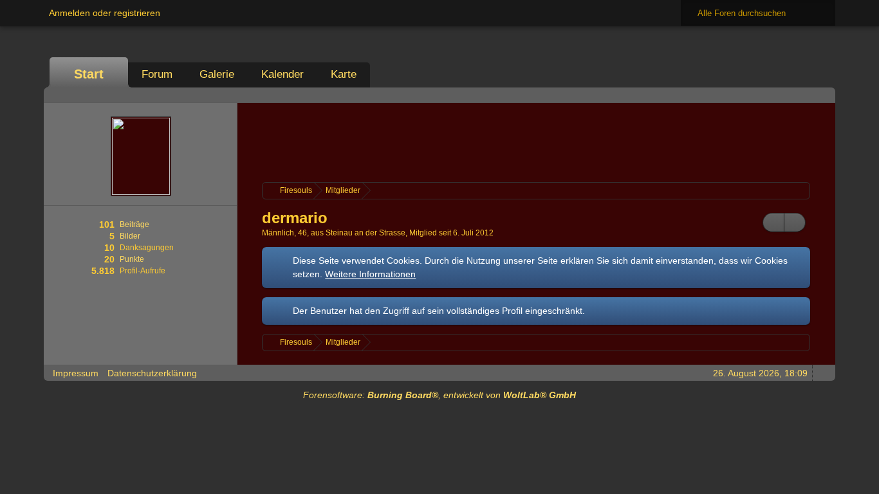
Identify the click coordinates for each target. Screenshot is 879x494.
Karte (343, 74)
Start (89, 74)
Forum (157, 74)
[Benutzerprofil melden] (795, 222)
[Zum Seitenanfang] (822, 372)
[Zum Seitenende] (822, 94)
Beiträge (134, 224)
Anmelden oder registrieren (104, 13)
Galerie (216, 74)
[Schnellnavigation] (804, 94)
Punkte (132, 259)
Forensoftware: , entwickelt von (439, 395)
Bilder (130, 236)
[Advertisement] (536, 141)
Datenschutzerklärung (152, 373)
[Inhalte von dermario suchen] (773, 222)
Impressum (75, 373)
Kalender (282, 74)
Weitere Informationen (370, 274)
